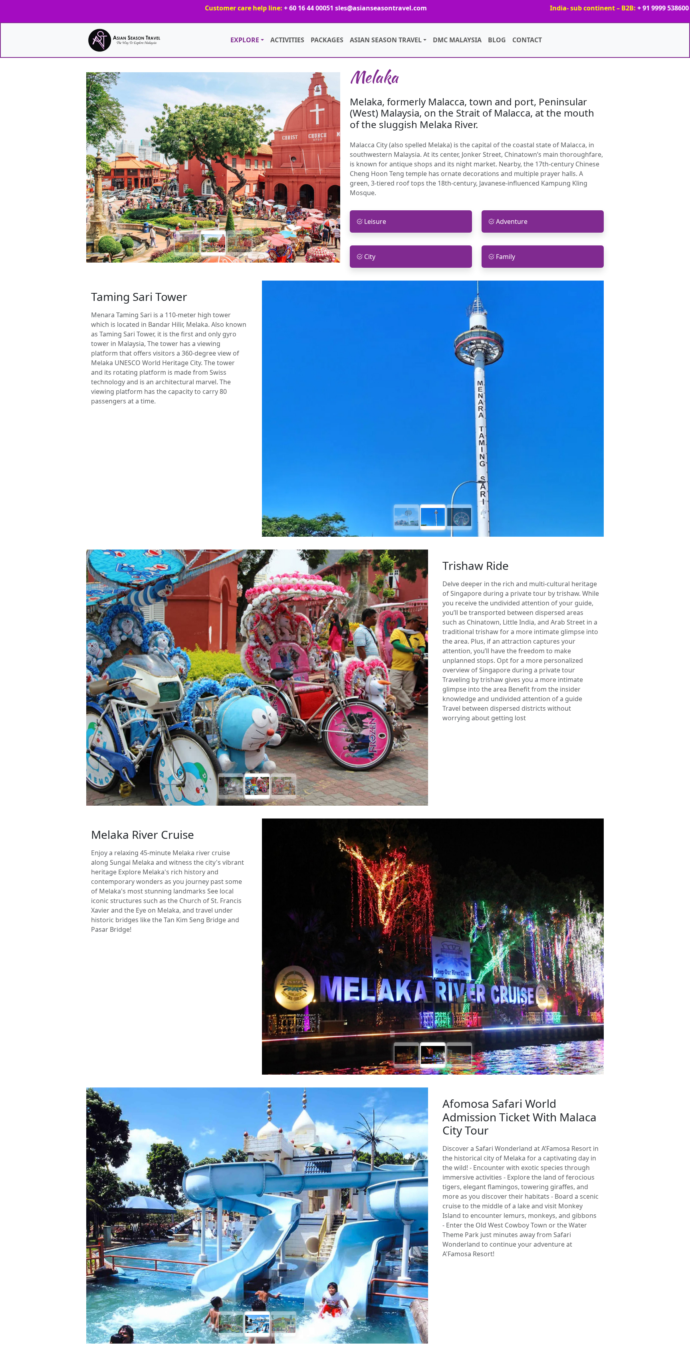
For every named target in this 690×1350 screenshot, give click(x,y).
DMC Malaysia (457, 40)
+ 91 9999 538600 (580, 8)
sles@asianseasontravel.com (299, 8)
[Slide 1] (187, 243)
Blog (497, 40)
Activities (287, 40)
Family (505, 256)
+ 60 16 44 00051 (226, 8)
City (369, 256)
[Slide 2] (213, 243)
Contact (527, 40)
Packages (327, 40)
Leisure (375, 221)
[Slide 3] (239, 243)
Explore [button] (244, 40)
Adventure (511, 221)
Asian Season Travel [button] (386, 40)
